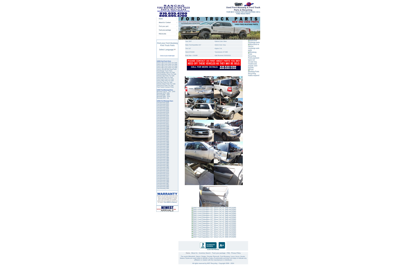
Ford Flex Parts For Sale (164, 82)
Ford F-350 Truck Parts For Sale (167, 66)
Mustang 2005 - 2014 (163, 96)
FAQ (228, 253)
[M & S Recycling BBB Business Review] (213, 250)
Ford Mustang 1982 (163, 164)
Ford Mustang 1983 (163, 162)
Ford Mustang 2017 (163, 114)
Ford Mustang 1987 (163, 156)
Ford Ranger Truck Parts (164, 71)
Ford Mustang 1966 (163, 185)
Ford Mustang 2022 (163, 106)
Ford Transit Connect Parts (165, 87)
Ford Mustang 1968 (163, 182)
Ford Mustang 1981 (163, 165)
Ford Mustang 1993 (163, 151)
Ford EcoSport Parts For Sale (166, 84)
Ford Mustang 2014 (163, 119)
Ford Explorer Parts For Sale (166, 72)
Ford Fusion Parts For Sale (165, 79)
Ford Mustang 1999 (163, 143)
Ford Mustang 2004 (163, 135)
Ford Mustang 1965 (163, 186)
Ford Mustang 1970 (163, 178)
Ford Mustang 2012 (163, 122)
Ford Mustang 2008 (163, 128)
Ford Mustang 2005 (163, 133)
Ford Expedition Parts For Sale (166, 74)
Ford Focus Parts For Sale (165, 85)
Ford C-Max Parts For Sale (165, 80)
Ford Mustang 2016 (163, 115)
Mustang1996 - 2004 (163, 95)
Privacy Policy (236, 253)
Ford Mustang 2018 (163, 112)
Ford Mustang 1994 (163, 149)
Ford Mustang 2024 (163, 102)
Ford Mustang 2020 (163, 109)
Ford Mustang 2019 (163, 110)
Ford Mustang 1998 (163, 144)
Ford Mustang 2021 (163, 107)
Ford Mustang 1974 (163, 174)
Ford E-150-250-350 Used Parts (167, 69)
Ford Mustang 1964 (163, 188)
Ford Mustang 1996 (163, 146)
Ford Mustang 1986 (163, 157)
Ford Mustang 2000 (163, 141)
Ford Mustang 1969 (163, 180)
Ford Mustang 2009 (163, 127)
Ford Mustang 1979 (163, 169)
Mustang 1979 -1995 (163, 93)
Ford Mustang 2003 (163, 136)
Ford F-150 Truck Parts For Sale (167, 63)
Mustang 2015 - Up (163, 98)
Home (188, 253)
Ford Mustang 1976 (163, 170)
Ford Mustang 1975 (163, 172)
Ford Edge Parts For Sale (165, 77)
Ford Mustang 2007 (163, 130)
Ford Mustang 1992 (163, 152)
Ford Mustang (161, 117)
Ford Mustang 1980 (163, 167)
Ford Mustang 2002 (163, 138)
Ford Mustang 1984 (163, 161)
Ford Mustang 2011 (163, 123)
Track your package (218, 253)
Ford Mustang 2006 (163, 131)
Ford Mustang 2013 (163, 120)
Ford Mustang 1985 (163, 159)
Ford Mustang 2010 (163, 125)
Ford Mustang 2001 (163, 140)
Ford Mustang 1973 (163, 175)
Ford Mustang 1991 (163, 154)
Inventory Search (205, 253)
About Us (194, 253)
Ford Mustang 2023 (163, 104)
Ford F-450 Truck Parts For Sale (167, 67)
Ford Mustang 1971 (163, 177)
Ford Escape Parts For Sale (165, 76)
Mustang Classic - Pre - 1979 (166, 91)
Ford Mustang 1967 (163, 183)
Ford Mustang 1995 (163, 148)
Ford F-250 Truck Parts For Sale (167, 64)
